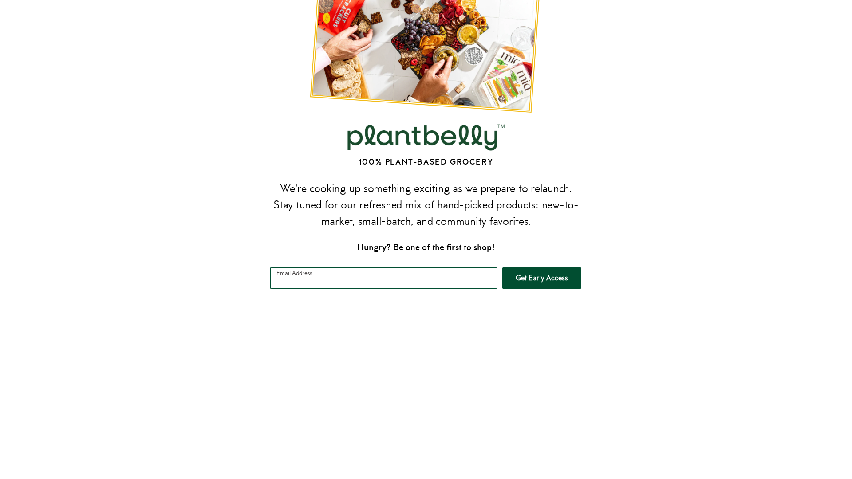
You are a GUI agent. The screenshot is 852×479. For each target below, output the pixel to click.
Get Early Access (542, 278)
